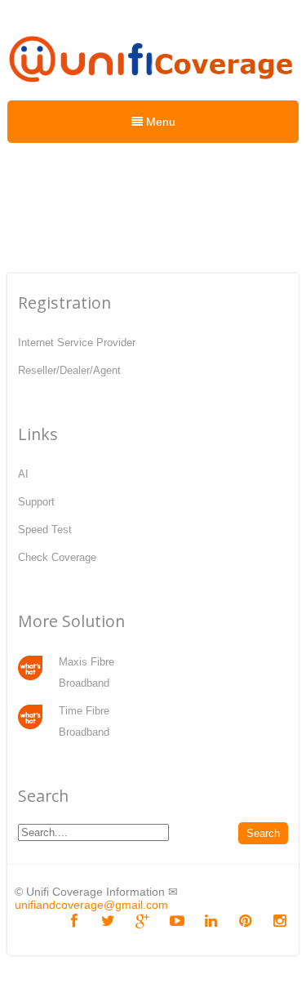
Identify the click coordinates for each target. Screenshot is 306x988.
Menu (159, 121)
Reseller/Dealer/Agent (69, 370)
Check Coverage (57, 557)
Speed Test (45, 529)
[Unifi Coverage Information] (152, 89)
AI (23, 474)
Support (36, 502)
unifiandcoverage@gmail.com (91, 904)
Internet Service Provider (76, 342)
